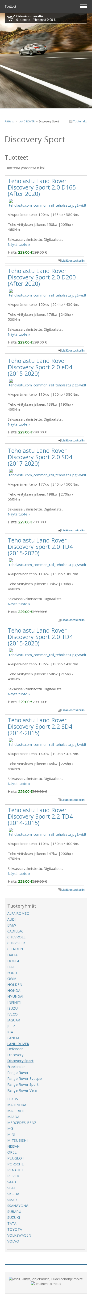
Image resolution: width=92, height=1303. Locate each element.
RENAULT (15, 1170)
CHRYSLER (16, 943)
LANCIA (13, 1037)
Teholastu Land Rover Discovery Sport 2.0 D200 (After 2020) (42, 277)
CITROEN (15, 948)
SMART (13, 1199)
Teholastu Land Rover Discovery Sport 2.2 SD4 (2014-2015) (40, 726)
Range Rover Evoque (24, 1078)
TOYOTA (14, 1229)
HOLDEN (14, 984)
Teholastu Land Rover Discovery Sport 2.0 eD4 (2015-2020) (40, 367)
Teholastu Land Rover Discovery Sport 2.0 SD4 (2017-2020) (40, 456)
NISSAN (13, 1146)
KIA (10, 1031)
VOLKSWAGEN (19, 1235)
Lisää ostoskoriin (72, 260)
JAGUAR (13, 1020)
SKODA (13, 1193)
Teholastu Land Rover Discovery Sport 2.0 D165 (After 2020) (42, 187)
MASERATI (16, 1110)
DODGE (13, 960)
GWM (11, 978)
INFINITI (14, 1002)
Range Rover (18, 1072)
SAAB (11, 1181)
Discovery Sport (20, 1060)
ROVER (13, 1175)
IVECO (12, 1014)
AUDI (11, 919)
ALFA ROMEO (18, 913)
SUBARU (14, 1211)
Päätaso (9, 121)
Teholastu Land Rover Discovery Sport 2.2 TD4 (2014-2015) (40, 816)
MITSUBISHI (17, 1140)
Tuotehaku (79, 121)
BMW (11, 925)
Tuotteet (11, 6)
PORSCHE (15, 1164)
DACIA (12, 954)
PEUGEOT (15, 1158)
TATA (11, 1223)
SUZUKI (13, 1217)
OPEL (12, 1152)
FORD (12, 972)
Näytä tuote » (19, 244)
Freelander (16, 1066)
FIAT (11, 966)
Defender (15, 1048)
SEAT (11, 1187)
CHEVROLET (17, 937)
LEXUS (12, 1098)
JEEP (11, 1026)
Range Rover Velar (22, 1090)
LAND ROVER (27, 121)
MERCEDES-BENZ (21, 1122)
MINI (11, 1134)
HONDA (13, 990)
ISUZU (12, 1008)
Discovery (15, 1054)
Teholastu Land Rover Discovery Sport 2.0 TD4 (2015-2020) (40, 546)
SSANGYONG (18, 1205)
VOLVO (13, 1241)
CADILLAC (15, 931)
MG (10, 1128)
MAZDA (13, 1116)
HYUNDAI (15, 996)
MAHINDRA (16, 1104)
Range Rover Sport (22, 1084)
